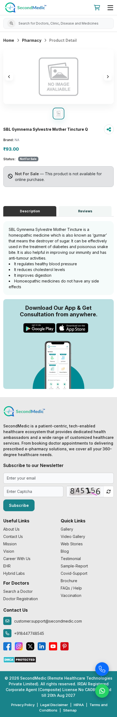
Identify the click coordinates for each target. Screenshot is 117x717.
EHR (7, 566)
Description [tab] (30, 211)
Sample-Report (74, 566)
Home (8, 40)
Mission (10, 544)
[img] (58, 76)
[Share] (109, 129)
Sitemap (70, 710)
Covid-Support (74, 573)
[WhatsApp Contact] (102, 691)
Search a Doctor (18, 591)
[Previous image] (9, 77)
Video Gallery (73, 536)
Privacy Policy (23, 705)
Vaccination (71, 595)
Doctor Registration (20, 598)
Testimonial (71, 558)
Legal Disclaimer (54, 705)
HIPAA (79, 705)
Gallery (67, 529)
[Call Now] (102, 669)
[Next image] (108, 77)
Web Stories (72, 544)
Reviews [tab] (85, 211)
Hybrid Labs (14, 573)
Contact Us (13, 536)
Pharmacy (31, 40)
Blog (65, 551)
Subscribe (19, 505)
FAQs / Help (71, 588)
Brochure (69, 580)
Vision (8, 551)
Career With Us (16, 558)
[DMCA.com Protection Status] (19, 659)
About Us (11, 529)
